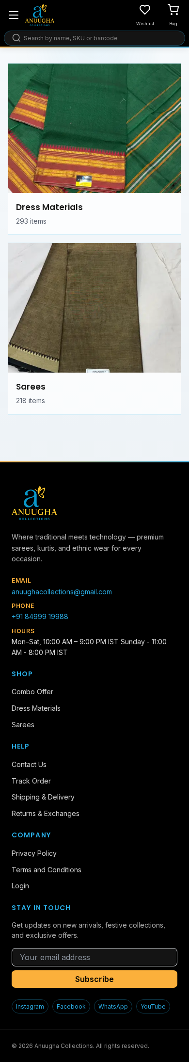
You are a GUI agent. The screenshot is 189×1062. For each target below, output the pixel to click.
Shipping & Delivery (43, 797)
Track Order (31, 781)
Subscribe (94, 979)
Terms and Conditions (46, 870)
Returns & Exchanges (45, 813)
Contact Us (29, 764)
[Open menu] (13, 15)
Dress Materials (36, 708)
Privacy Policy (34, 853)
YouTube (153, 1006)
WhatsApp (113, 1006)
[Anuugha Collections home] (39, 15)
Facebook (71, 1006)
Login (20, 886)
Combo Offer (32, 691)
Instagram (30, 1006)
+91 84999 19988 (40, 616)
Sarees (23, 724)
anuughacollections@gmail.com (62, 592)
